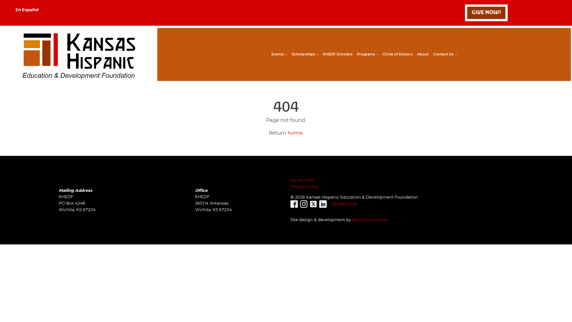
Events (277, 54)
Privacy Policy (304, 186)
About (423, 54)
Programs (366, 54)
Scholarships (303, 54)
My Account (302, 180)
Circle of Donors (398, 54)
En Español (27, 9)
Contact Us (443, 54)
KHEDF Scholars (338, 54)
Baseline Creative (369, 219)
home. (295, 133)
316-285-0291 (344, 204)
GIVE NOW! (486, 12)
